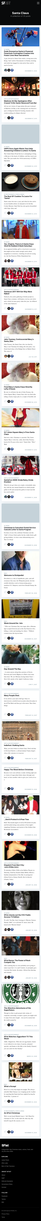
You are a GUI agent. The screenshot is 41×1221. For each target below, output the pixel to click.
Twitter (4, 1199)
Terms (3, 1217)
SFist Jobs (5, 1163)
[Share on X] (8, 70)
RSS (3, 1202)
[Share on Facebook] (12, 70)
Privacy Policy (5, 1214)
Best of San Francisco (8, 1166)
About (3, 1175)
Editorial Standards (7, 1181)
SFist (5, 1145)
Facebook (4, 1196)
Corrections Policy (7, 1184)
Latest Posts (5, 1160)
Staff (3, 1178)
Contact (4, 1187)
